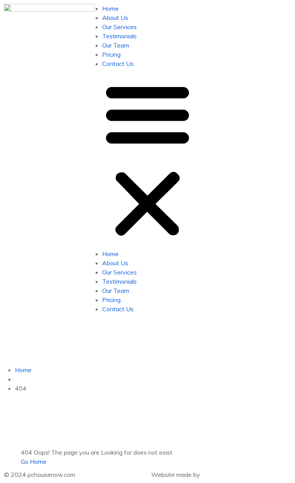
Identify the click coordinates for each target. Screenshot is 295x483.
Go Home (33, 461)
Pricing (111, 54)
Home (110, 8)
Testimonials (119, 36)
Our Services (119, 27)
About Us (115, 17)
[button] (147, 158)
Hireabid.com (219, 474)
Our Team (115, 45)
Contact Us (118, 63)
